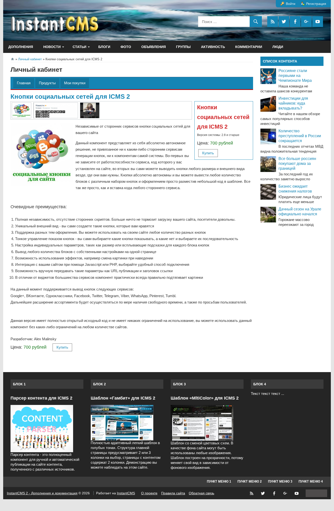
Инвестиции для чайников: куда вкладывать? (293, 103)
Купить (208, 153)
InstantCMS (126, 493)
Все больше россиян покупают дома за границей (297, 163)
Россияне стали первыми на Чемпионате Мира (295, 76)
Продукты (47, 83)
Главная (24, 83)
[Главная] (12, 59)
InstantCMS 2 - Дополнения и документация (42, 493)
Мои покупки (74, 83)
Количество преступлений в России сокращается (299, 136)
